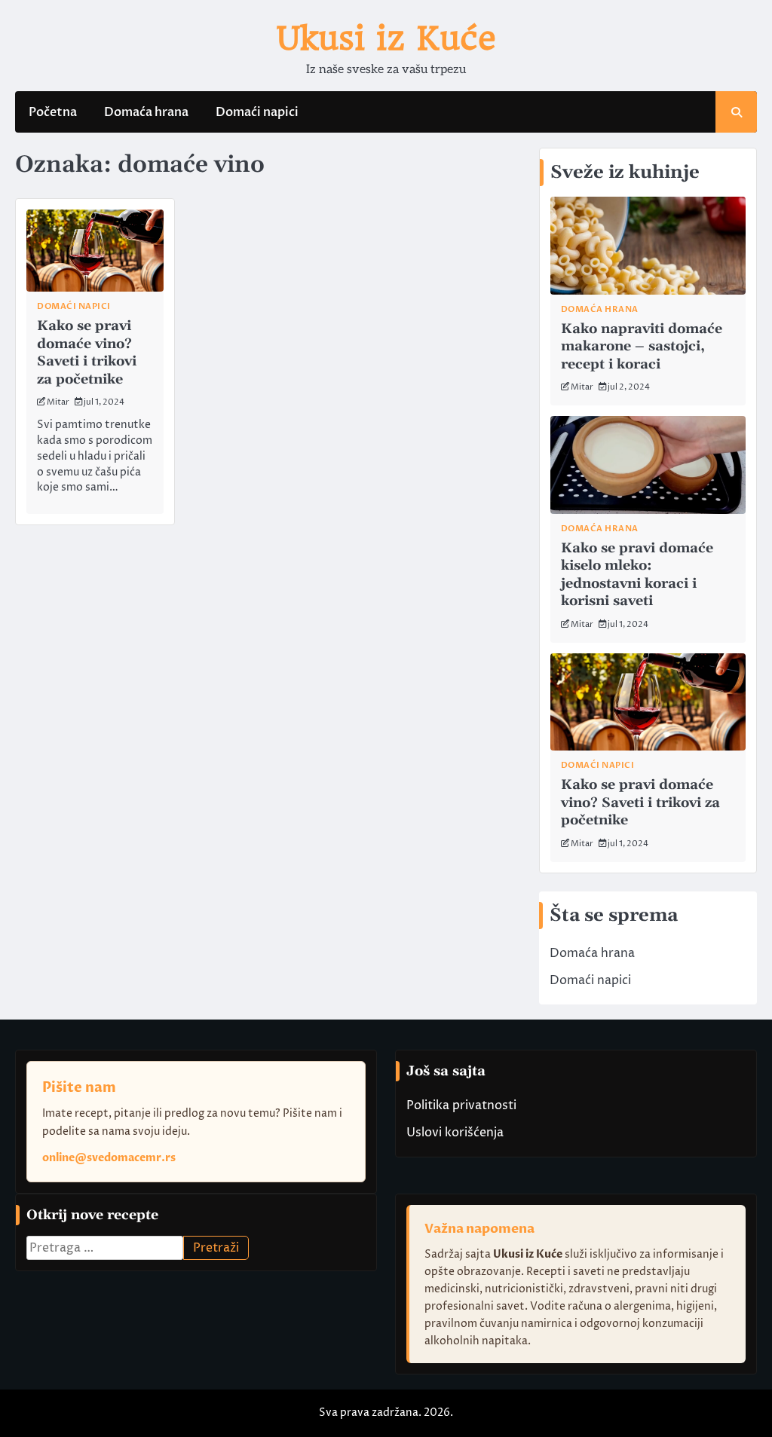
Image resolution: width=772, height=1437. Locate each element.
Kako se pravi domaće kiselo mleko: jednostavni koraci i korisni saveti (637, 575)
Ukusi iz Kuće (386, 38)
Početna (53, 112)
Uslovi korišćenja (455, 1132)
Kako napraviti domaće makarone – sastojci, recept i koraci (641, 346)
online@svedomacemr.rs (109, 1158)
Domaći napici (257, 112)
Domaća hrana (146, 112)
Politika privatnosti (461, 1105)
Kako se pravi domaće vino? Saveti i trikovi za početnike (86, 352)
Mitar (58, 402)
